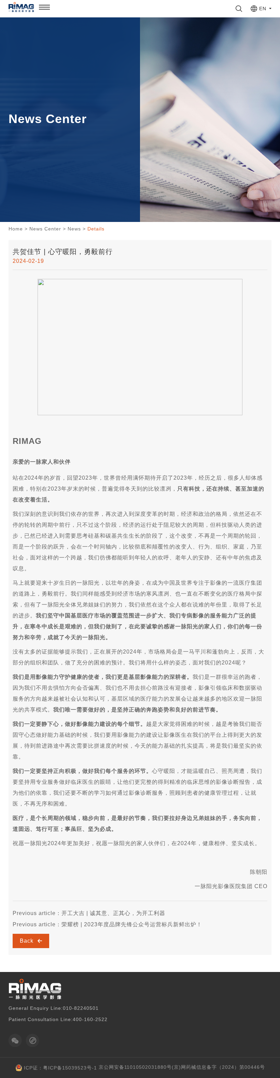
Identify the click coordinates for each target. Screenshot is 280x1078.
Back (27, 941)
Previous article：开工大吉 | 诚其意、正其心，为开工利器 (89, 913)
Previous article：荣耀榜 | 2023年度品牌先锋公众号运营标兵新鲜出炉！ (107, 924)
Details (95, 228)
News (74, 228)
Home (16, 228)
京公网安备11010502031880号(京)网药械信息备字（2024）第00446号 (182, 1067)
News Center (45, 228)
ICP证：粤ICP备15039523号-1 (60, 1067)
